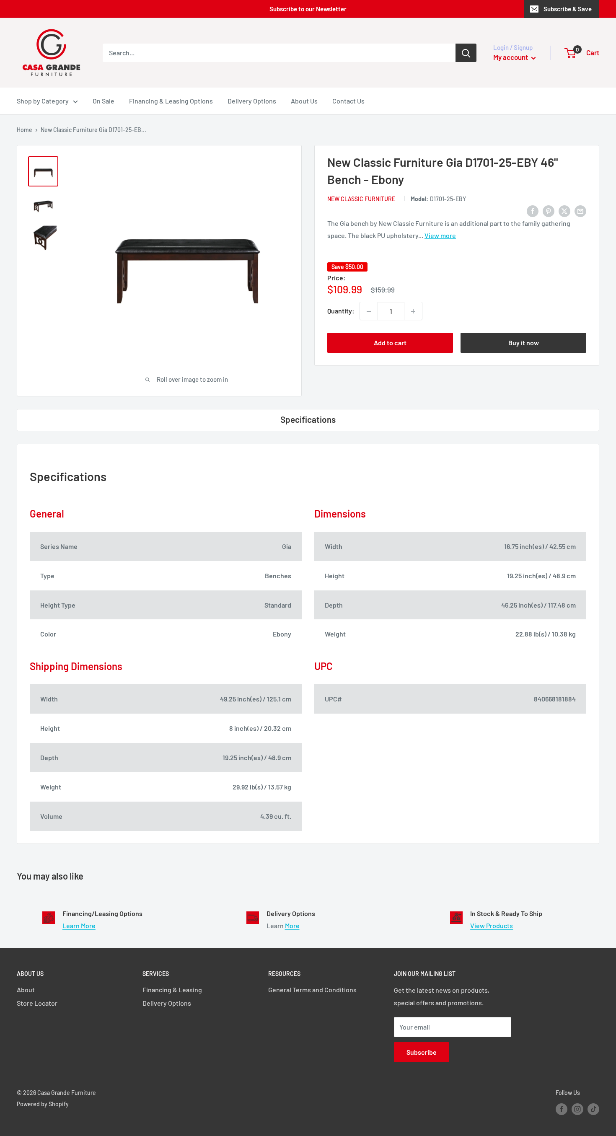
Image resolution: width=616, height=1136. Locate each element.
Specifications (308, 419)
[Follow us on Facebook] (561, 1109)
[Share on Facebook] (532, 210)
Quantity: (341, 311)
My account (511, 57)
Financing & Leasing (172, 990)
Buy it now (523, 343)
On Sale (103, 101)
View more (440, 236)
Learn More (79, 925)
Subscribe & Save (568, 9)
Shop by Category (43, 101)
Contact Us (348, 101)
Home (24, 129)
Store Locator (37, 1003)
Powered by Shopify (43, 1104)
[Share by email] (580, 210)
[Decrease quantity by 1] (369, 311)
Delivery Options (252, 101)
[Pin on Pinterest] (548, 210)
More (292, 925)
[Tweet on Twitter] (564, 210)
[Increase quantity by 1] (413, 311)
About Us (304, 101)
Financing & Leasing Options (171, 101)
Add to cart (390, 343)
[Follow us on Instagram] (577, 1109)
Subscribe (421, 1052)
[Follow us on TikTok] (593, 1109)
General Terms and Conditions (312, 990)
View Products (491, 925)
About (26, 990)
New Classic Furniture (361, 199)
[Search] (466, 53)
